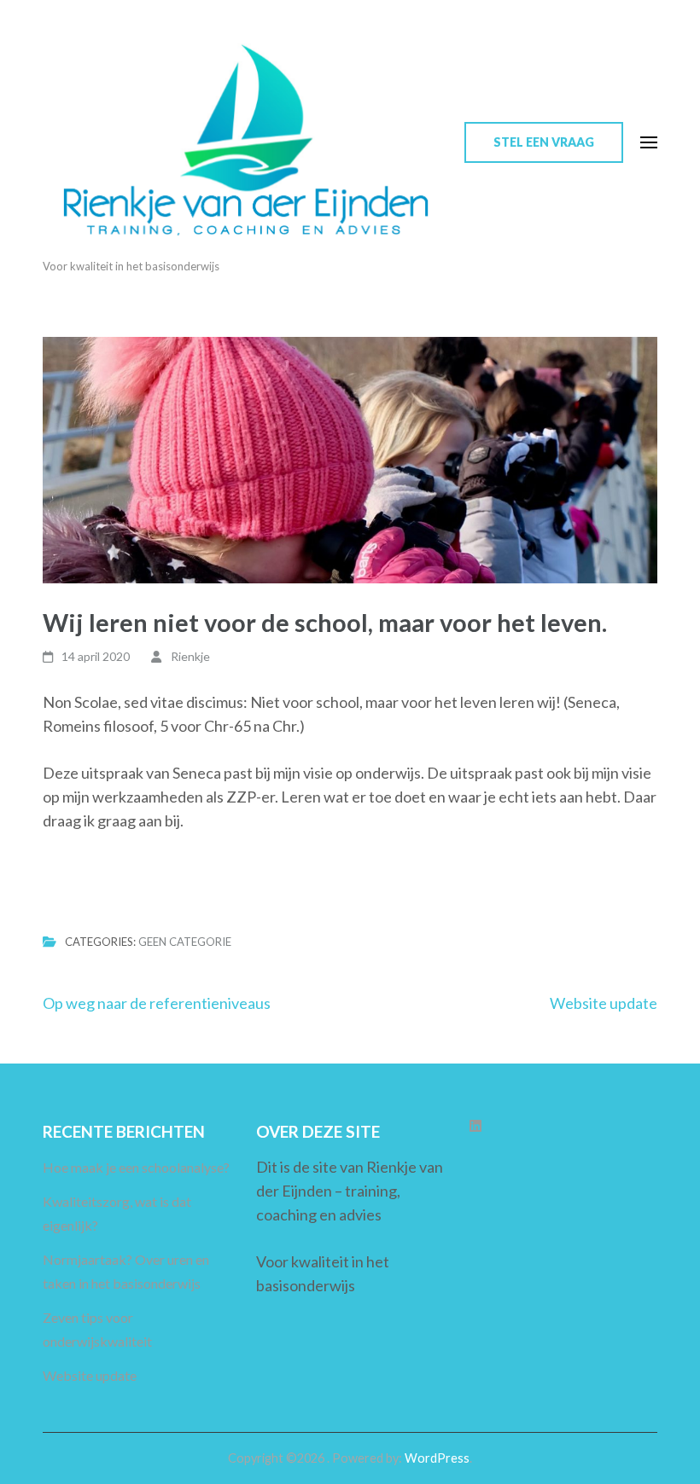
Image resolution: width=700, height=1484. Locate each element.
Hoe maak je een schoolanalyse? (136, 1167)
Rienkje (190, 656)
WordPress (437, 1458)
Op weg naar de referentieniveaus (157, 1003)
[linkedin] (475, 1125)
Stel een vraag (543, 142)
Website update (603, 1003)
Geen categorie (184, 941)
